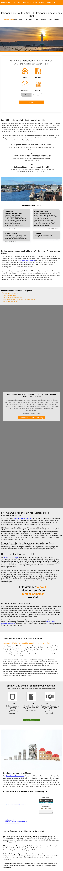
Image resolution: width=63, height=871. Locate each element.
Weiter (31, 102)
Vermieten (36, 95)
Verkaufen (26, 95)
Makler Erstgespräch (31, 720)
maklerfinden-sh (9, 820)
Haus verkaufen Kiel (9, 295)
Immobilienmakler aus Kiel (26, 260)
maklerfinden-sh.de (8, 2)
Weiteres (50, 2)
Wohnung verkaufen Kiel (10, 293)
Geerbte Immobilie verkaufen (12, 297)
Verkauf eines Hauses (11, 557)
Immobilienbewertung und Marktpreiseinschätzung (19, 299)
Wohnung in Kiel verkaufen (22, 518)
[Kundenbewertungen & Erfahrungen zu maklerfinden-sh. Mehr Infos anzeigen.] (46, 813)
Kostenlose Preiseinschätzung (31, 418)
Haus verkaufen (39, 2)
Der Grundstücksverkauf (10, 301)
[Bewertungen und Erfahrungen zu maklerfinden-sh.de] (17, 805)
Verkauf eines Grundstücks (15, 776)
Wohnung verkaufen (24, 2)
